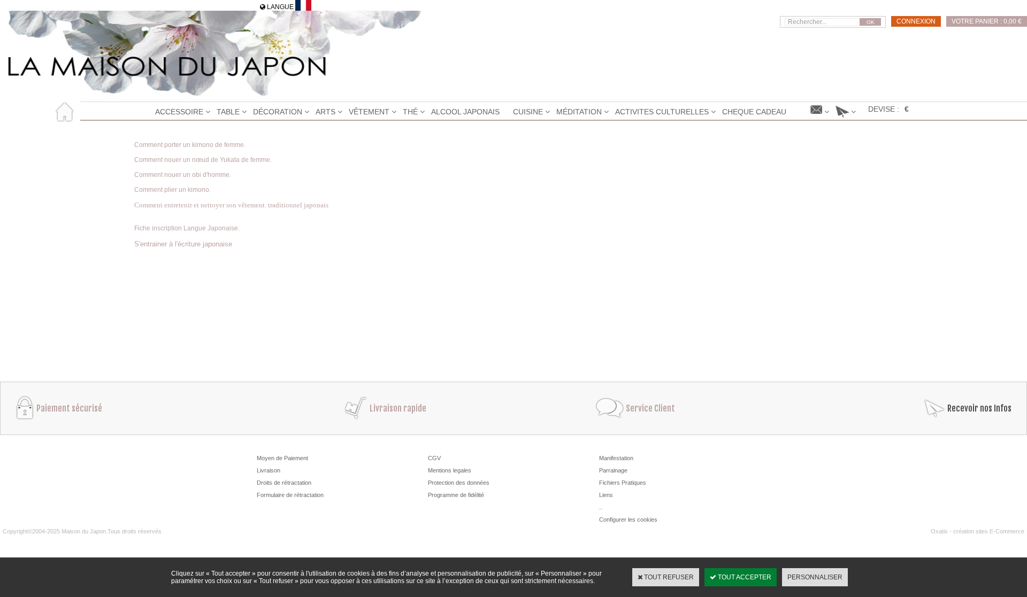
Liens (606, 495)
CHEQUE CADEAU (754, 111)
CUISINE (528, 111)
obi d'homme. (211, 175)
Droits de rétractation (284, 482)
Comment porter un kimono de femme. (190, 145)
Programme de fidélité (456, 495)
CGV (434, 458)
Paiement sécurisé (69, 408)
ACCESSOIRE (179, 111)
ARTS (325, 111)
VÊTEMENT (369, 111)
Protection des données (458, 482)
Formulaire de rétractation (290, 495)
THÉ (410, 111)
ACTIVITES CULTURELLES (662, 111)
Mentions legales (449, 470)
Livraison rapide (398, 408)
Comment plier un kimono (171, 189)
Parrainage (613, 470)
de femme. (256, 160)
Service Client (650, 408)
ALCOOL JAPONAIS (465, 111)
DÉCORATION (277, 111)
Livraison (268, 470)
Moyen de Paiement (282, 458)
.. (600, 507)
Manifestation (616, 458)
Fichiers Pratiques (622, 482)
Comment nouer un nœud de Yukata (187, 160)
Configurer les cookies (628, 519)
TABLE (228, 111)
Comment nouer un (163, 175)
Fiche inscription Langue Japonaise (186, 228)
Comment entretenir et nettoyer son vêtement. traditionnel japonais (231, 205)
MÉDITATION (579, 111)
